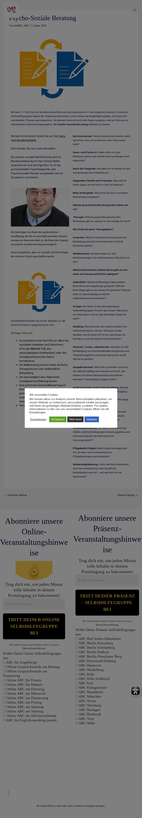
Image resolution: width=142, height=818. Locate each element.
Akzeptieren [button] (57, 419)
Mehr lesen (75, 419)
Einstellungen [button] (38, 419)
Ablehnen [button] (92, 419)
